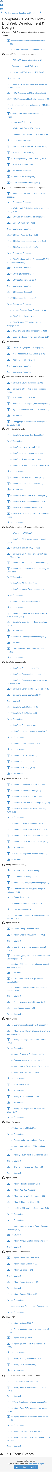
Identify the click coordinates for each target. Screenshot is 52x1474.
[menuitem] (1, 6)
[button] (1, 2)
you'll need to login (36, 1463)
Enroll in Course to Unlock (26, 1467)
